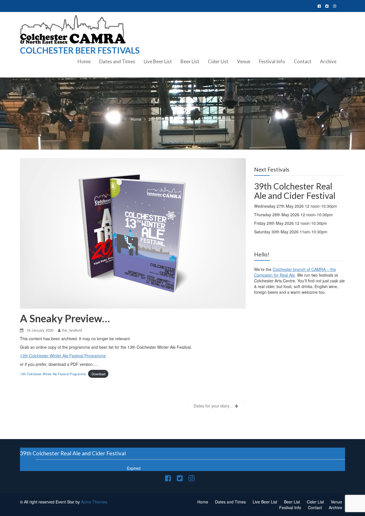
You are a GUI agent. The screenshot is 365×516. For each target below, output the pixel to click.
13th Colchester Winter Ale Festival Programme (63, 355)
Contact (302, 61)
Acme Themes (94, 502)
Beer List (190, 61)
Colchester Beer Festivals (80, 50)
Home (84, 61)
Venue (243, 61)
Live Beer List (158, 61)
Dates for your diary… (213, 406)
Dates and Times (117, 61)
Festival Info (272, 61)
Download (98, 374)
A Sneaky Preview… (65, 318)
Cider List (218, 61)
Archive (328, 61)
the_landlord (72, 330)
